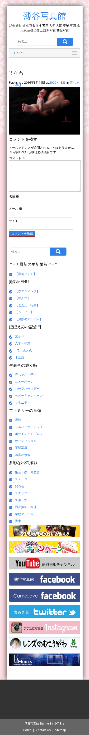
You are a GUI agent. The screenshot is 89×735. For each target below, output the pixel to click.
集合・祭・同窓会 (27, 472)
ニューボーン (24, 381)
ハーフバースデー (27, 388)
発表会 (19, 486)
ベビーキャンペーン (29, 395)
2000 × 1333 (57, 82)
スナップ (21, 493)
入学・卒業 (22, 343)
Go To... (19, 53)
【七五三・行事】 (27, 305)
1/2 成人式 (23, 350)
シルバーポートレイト (30, 427)
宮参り (19, 336)
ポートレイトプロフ (29, 434)
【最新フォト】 (26, 274)
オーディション (26, 441)
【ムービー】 (24, 312)
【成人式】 (22, 298)
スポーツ (21, 500)
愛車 (18, 521)
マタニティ (22, 402)
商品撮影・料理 (26, 507)
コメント (17, 158)
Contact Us (43, 730)
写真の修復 (22, 455)
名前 (14, 196)
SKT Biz (59, 723)
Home (27, 730)
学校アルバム (24, 514)
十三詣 (19, 357)
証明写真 (21, 448)
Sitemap (60, 730)
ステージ (21, 479)
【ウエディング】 (27, 291)
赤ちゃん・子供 (26, 374)
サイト (13, 221)
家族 (18, 420)
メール (15, 208)
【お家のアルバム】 (29, 319)
